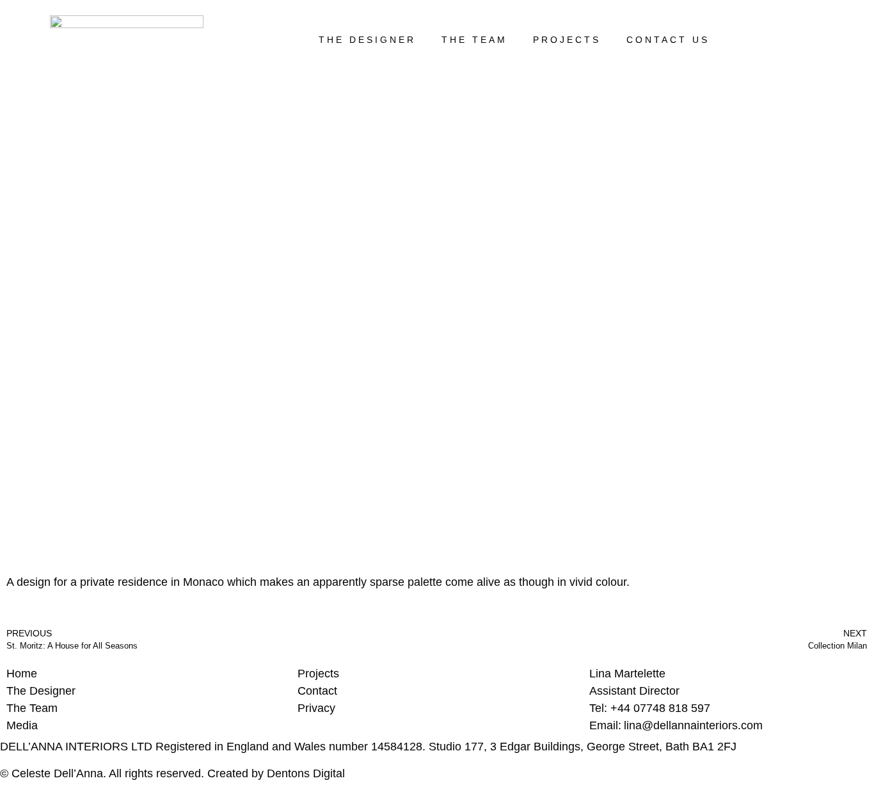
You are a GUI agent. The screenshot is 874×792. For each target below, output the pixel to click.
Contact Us (668, 40)
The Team (474, 40)
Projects (567, 40)
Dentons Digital (306, 773)
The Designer (367, 40)
